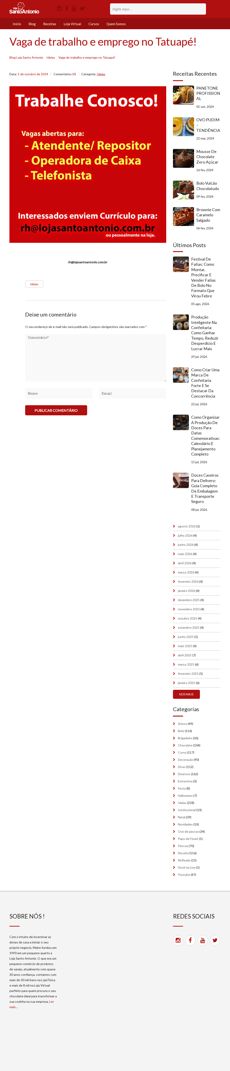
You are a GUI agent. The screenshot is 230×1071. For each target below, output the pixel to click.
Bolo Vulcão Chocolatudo (207, 186)
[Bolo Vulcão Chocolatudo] (184, 190)
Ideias (101, 74)
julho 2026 (185, 535)
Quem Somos (116, 24)
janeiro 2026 (186, 591)
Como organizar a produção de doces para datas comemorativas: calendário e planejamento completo (205, 435)
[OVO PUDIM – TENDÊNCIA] (184, 126)
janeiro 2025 (186, 683)
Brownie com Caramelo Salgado (208, 215)
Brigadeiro (185, 738)
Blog (32, 24)
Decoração (185, 759)
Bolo (181, 731)
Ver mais (186, 694)
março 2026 (186, 572)
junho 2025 (186, 637)
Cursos (93, 24)
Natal (181, 817)
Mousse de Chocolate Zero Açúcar (207, 156)
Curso (182, 752)
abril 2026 (185, 563)
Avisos (182, 724)
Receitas (49, 24)
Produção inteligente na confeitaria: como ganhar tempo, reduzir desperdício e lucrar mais (205, 332)
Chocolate (185, 745)
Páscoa (183, 846)
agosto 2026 (187, 526)
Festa (182, 788)
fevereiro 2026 (188, 581)
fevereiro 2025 (188, 673)
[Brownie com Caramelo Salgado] (184, 216)
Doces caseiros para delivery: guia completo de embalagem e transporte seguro (205, 488)
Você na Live (186, 867)
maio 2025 (185, 646)
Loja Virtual (72, 24)
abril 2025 (185, 655)
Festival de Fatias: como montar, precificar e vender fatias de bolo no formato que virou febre (203, 277)
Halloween (185, 795)
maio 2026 (185, 554)
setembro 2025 (188, 627)
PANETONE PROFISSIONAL (208, 93)
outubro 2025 (187, 618)
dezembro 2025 (189, 600)
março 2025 (186, 664)
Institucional (187, 810)
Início (17, 24)
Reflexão (184, 860)
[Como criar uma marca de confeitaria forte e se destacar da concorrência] (182, 375)
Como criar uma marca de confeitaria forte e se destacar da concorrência (205, 382)
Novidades (185, 824)
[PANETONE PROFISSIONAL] (184, 95)
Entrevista (185, 781)
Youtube (184, 874)
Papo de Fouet (188, 839)
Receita (183, 853)
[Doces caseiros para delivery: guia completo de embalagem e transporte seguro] (182, 480)
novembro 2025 (189, 609)
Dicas (182, 767)
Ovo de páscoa (188, 831)
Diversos (184, 774)
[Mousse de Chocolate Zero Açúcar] (184, 158)
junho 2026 (186, 545)
